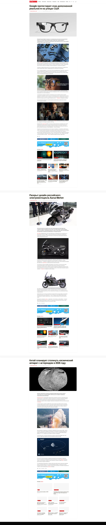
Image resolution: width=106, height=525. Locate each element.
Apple (60, 167)
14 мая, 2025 (49, 348)
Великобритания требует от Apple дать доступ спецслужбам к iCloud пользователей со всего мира (42, 181)
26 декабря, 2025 (56, 328)
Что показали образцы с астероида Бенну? (62, 503)
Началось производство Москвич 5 (64, 347)
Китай (46, 468)
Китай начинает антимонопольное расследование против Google (53, 181)
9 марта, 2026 (39, 328)
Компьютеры (49, 1)
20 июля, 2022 (40, 200)
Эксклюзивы (44, 1)
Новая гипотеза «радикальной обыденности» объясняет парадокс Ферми (63, 513)
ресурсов (49, 466)
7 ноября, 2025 (39, 161)
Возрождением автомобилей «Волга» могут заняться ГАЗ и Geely (63, 337)
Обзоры (39, 1)
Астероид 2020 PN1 (40, 397)
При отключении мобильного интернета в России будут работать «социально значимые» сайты (53, 170)
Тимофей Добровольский (33, 200)
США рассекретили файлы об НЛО (42, 491)
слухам (55, 120)
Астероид (42, 468)
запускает (40, 62)
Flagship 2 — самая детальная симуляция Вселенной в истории (42, 170)
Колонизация (62, 500)
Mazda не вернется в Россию (52, 336)
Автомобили (39, 344)
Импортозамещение (45, 200)
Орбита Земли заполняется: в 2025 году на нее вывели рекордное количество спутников (42, 503)
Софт (58, 1)
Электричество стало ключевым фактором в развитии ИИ (44, 160)
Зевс (62, 460)
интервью (61, 459)
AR (39, 136)
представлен (45, 262)
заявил (49, 134)
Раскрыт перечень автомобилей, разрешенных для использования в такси (42, 347)
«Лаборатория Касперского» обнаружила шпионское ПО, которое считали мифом (60, 160)
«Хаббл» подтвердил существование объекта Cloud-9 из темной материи (52, 503)
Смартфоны (54, 1)
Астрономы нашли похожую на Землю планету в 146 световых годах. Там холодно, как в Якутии (61, 492)
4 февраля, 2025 (50, 182)
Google (50, 178)
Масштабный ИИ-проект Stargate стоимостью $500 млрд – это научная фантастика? (63, 181)
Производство (62, 1)
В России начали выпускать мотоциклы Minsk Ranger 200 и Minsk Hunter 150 (44, 327)
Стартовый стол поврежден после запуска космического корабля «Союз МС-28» (41, 513)
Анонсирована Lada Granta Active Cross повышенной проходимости (53, 347)
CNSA (39, 468)
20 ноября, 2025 (50, 515)
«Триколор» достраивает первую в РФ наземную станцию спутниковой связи (60, 327)
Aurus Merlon (39, 233)
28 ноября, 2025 (39, 515)
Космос (67, 1)
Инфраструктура (40, 157)
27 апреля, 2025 (61, 348)
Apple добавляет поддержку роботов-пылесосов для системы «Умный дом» (64, 170)
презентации (44, 123)
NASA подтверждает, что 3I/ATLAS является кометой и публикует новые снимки (53, 513)
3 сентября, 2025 (50, 337)
